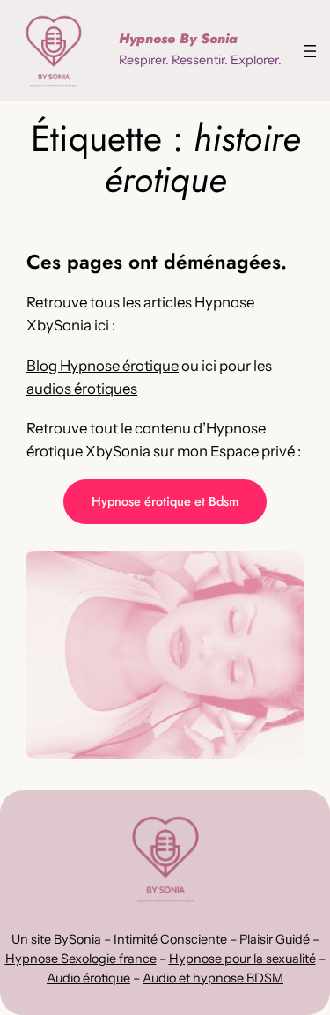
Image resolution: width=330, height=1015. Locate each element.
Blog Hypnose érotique (102, 365)
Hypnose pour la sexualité (242, 959)
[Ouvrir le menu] (309, 51)
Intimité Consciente (170, 939)
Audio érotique (88, 978)
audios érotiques (81, 388)
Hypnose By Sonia (178, 38)
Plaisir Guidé (274, 939)
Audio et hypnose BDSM (213, 978)
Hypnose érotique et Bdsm (165, 501)
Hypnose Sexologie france (81, 959)
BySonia (77, 939)
